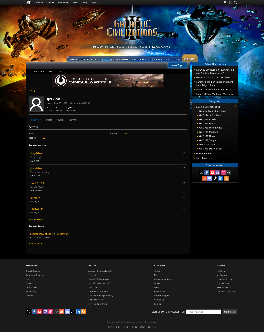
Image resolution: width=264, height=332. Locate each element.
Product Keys (223, 283)
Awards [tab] (60, 119)
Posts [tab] (49, 119)
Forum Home (38, 71)
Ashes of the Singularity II (100, 271)
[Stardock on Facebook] (207, 172)
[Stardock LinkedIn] (220, 178)
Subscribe (229, 311)
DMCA (142, 327)
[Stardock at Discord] (209, 178)
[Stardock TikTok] (215, 178)
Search (51, 71)
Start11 (29, 279)
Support (95, 2)
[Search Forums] (235, 2)
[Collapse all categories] (235, 106)
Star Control (93, 287)
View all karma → (37, 219)
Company (159, 265)
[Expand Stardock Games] (194, 154)
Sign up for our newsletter (168, 311)
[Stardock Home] (28, 2)
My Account (222, 275)
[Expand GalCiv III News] (197, 136)
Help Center (222, 271)
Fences (29, 283)
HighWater (36, 208)
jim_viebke (36, 153)
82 (44, 137)
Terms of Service (130, 327)
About (157, 271)
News (75, 2)
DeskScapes (31, 287)
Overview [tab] (36, 119)
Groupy (29, 295)
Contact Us (159, 299)
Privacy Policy (114, 327)
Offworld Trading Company (100, 295)
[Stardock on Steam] (229, 172)
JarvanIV (35, 197)
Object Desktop (33, 271)
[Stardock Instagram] (223, 172)
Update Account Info (226, 291)
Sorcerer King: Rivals (97, 303)
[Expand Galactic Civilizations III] (194, 107)
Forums (157, 303)
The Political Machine (98, 291)
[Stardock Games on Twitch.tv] (218, 172)
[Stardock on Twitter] (201, 172)
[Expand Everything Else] (194, 158)
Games (51, 2)
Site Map (152, 327)
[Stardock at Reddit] (204, 178)
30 (125, 133)
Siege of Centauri (96, 299)
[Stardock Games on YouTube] (212, 172)
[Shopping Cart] (230, 2)
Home (30, 90)
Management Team (163, 279)
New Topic (177, 65)
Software (39, 2)
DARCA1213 (37, 183)
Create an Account (225, 279)
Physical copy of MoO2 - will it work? (49, 234)
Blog (85, 2)
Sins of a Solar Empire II (99, 283)
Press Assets (159, 291)
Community (63, 2)
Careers (157, 283)
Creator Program (162, 295)
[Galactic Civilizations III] (132, 32)
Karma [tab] (72, 119)
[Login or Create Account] (225, 2)
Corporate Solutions (35, 275)
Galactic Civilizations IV (98, 279)
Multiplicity (31, 291)
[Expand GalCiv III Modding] (197, 132)
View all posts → (37, 243)
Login (60, 71)
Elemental (92, 275)
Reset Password (224, 287)
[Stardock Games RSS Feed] (226, 178)
